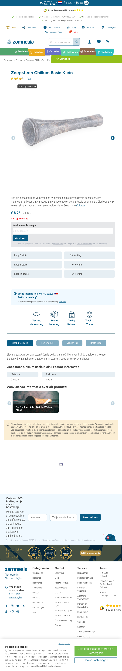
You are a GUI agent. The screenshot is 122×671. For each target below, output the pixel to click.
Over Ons (58, 592)
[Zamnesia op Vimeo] (17, 605)
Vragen (72, 342)
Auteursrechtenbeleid (86, 631)
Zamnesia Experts (62, 615)
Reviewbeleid (82, 617)
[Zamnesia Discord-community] (17, 611)
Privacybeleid (58, 244)
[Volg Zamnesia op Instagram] (12, 605)
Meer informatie (20, 342)
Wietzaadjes (37, 573)
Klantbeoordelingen (63, 597)
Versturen (20, 238)
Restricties (95, 342)
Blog (57, 578)
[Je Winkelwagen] (109, 41)
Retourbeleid (82, 612)
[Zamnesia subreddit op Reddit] (12, 611)
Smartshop (37, 587)
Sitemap (58, 625)
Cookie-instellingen (96, 660)
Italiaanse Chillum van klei (67, 354)
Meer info (62, 302)
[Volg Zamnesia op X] (23, 605)
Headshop (36, 578)
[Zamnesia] (25, 42)
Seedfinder (59, 573)
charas (85, 358)
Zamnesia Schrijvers (63, 610)
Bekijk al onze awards (90, 553)
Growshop (36, 597)
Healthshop (37, 582)
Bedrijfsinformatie (85, 578)
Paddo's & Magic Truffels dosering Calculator (107, 584)
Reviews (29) (47, 342)
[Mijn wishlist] (99, 41)
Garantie (81, 622)
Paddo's (35, 592)
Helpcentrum (82, 573)
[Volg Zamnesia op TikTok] (6, 611)
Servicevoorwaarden (84, 244)
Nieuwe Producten (63, 582)
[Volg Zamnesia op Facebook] (6, 605)
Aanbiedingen (38, 607)
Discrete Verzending (63, 620)
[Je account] (90, 41)
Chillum (80, 205)
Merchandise (37, 602)
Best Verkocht (61, 587)
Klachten (81, 626)
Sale (34, 612)
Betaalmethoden (84, 582)
